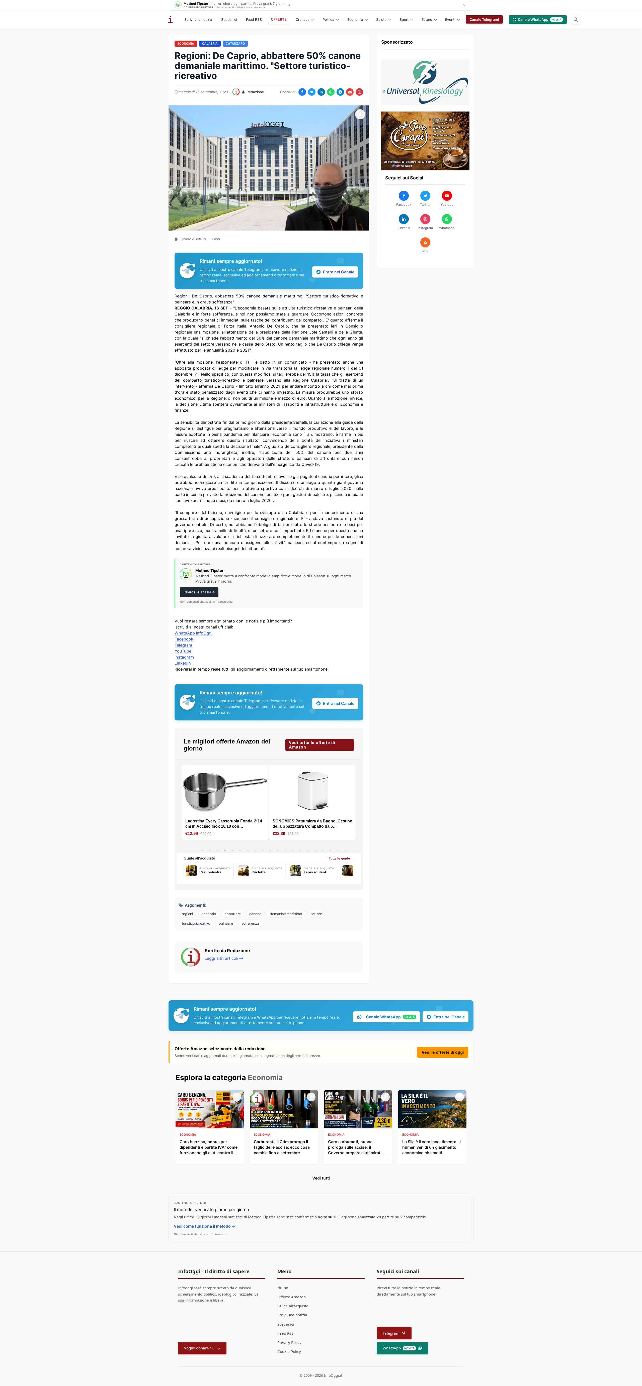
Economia (355, 19)
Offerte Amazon (291, 1296)
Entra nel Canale (338, 271)
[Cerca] (576, 20)
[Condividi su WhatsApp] (331, 92)
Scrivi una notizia (198, 19)
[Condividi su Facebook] (302, 92)
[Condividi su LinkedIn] (321, 92)
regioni (187, 914)
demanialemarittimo (286, 914)
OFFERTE (279, 19)
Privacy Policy (289, 1342)
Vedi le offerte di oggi (443, 1052)
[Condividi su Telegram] (340, 92)
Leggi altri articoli (221, 958)
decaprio (208, 914)
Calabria (210, 43)
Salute (381, 19)
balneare (226, 923)
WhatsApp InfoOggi (193, 632)
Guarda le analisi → (199, 592)
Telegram (183, 645)
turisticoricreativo (196, 923)
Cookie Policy (289, 1351)
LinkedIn (183, 663)
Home (282, 1287)
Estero (427, 19)
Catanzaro (235, 43)
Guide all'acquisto (292, 1305)
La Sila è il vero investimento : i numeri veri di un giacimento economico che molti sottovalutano (431, 1147)
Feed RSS (254, 19)
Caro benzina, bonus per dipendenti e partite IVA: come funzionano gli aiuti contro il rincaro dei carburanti (208, 1147)
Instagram (184, 657)
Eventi (450, 19)
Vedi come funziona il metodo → (204, 1226)
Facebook (184, 639)
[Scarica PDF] (359, 92)
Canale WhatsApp (539, 19)
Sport (404, 19)
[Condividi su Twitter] (311, 92)
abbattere (232, 914)
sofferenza (250, 923)
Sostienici (229, 19)
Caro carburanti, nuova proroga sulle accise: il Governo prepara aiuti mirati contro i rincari (354, 1147)
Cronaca (302, 19)
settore (316, 914)
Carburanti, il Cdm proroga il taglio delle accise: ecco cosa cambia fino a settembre (282, 1147)
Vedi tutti (321, 1178)
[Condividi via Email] (350, 92)
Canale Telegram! (484, 19)
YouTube (183, 651)
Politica (328, 19)
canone (255, 914)
